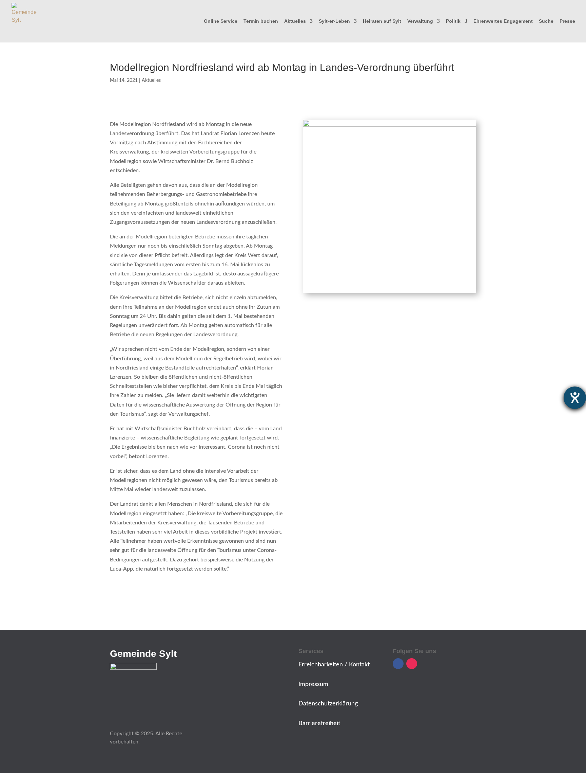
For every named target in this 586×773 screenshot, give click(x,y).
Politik (453, 21)
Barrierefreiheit (319, 723)
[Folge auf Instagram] (411, 663)
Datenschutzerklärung (328, 704)
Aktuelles (295, 21)
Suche (546, 21)
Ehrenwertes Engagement (503, 21)
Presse (567, 21)
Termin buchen (260, 21)
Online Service (220, 21)
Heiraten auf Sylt (382, 21)
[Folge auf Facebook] (398, 663)
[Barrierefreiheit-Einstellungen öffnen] (575, 397)
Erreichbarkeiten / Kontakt (334, 665)
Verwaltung (420, 21)
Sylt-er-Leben (334, 21)
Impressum (313, 684)
